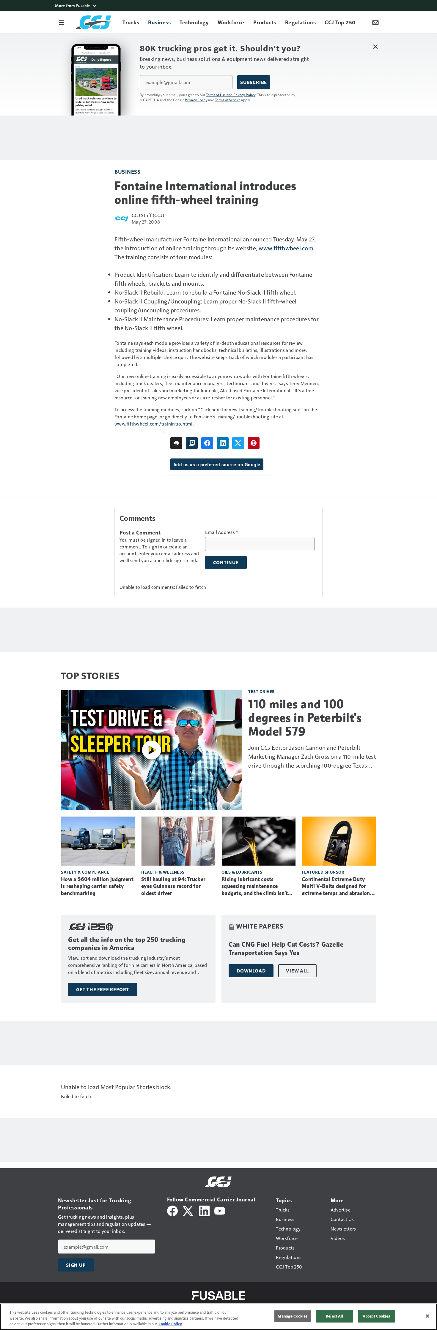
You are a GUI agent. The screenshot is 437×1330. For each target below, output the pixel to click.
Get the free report (102, 989)
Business (127, 171)
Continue (226, 562)
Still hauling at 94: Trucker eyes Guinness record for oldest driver (173, 886)
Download (251, 971)
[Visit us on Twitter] (188, 1210)
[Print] (176, 443)
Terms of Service (227, 99)
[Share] (207, 443)
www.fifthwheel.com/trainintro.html (153, 423)
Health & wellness (163, 871)
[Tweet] (238, 443)
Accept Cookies (376, 1316)
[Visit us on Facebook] (172, 1210)
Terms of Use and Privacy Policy (231, 94)
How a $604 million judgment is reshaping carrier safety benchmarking (97, 886)
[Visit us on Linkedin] (204, 1210)
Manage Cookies (292, 1316)
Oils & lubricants (241, 871)
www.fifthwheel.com (286, 248)
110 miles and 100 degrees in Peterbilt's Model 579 (304, 717)
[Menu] (61, 22)
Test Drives (261, 691)
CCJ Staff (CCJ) (148, 215)
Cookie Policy (170, 1323)
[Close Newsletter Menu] (375, 46)
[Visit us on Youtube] (219, 1210)
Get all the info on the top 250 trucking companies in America (126, 944)
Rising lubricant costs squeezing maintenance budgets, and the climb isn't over (254, 886)
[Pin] (254, 443)
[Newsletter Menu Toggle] (375, 22)
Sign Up (76, 1265)
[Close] (427, 1316)
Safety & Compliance (85, 871)
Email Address (221, 532)
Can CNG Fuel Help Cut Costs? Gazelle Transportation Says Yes (286, 948)
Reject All (334, 1316)
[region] (218, 1316)
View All (297, 971)
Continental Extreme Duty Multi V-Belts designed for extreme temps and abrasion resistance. (336, 886)
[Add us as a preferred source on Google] (192, 443)
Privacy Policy (196, 99)
